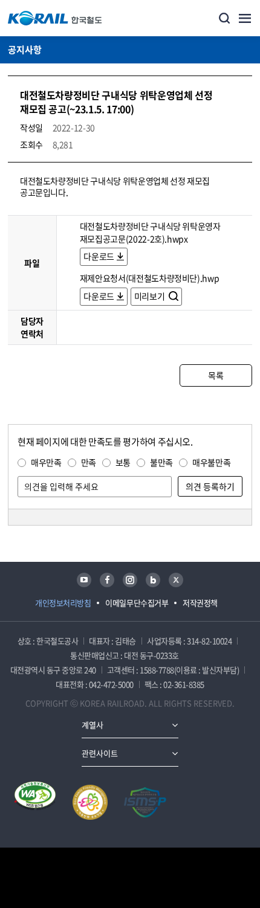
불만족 (161, 462)
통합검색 (224, 18)
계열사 (92, 724)
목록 (215, 375)
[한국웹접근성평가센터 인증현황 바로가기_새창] (35, 802)
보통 (123, 462)
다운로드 (98, 256)
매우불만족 (211, 462)
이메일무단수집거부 (136, 602)
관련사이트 (100, 753)
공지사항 (25, 49)
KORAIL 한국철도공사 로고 (55, 18)
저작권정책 (200, 602)
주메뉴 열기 (245, 18)
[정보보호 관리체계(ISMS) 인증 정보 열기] (145, 802)
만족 (88, 462)
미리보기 (150, 296)
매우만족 (46, 462)
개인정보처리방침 (63, 602)
